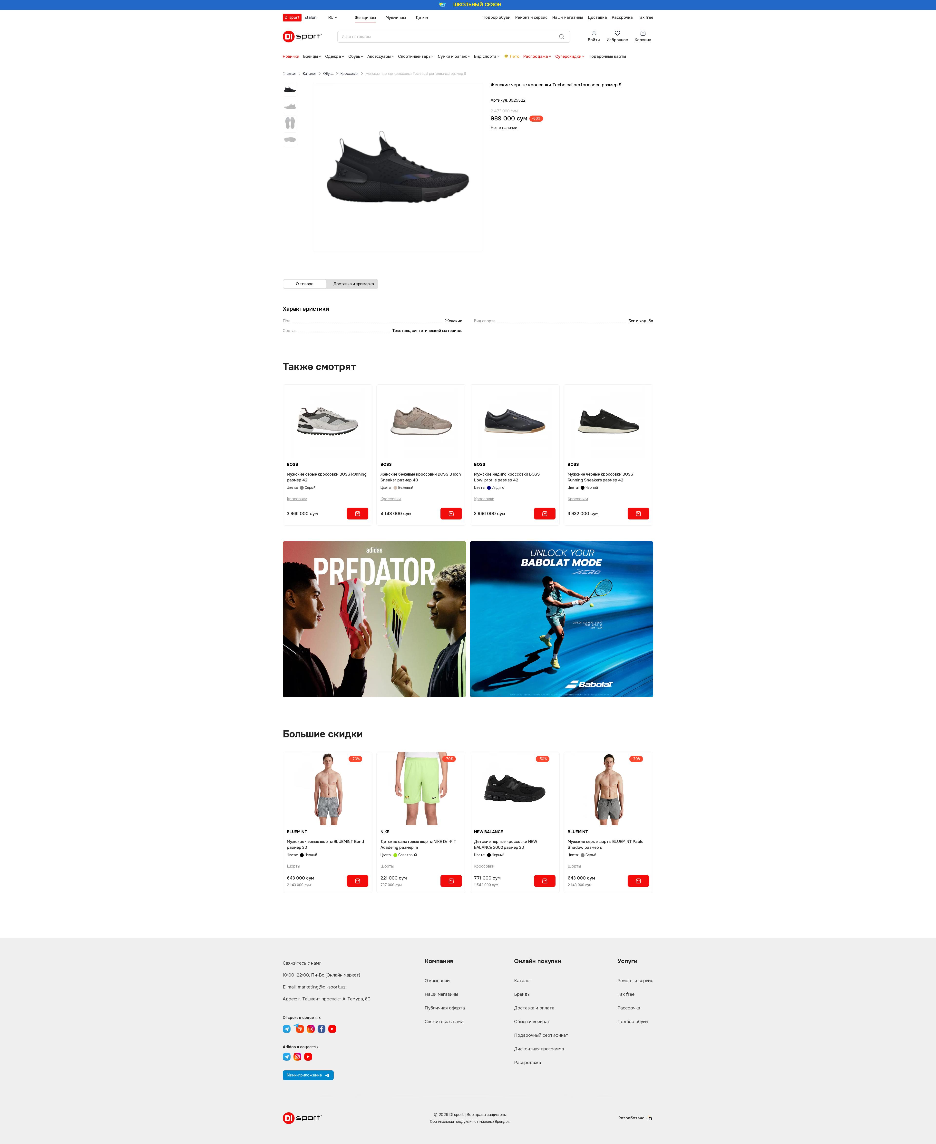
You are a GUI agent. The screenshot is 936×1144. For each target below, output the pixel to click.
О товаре (304, 283)
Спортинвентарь (414, 56)
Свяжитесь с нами (302, 963)
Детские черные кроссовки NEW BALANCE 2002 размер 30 (505, 844)
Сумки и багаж (452, 56)
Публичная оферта (445, 1008)
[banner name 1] (374, 619)
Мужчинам (396, 17)
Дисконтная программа (539, 1049)
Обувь (354, 56)
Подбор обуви (496, 17)
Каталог (309, 74)
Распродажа (535, 56)
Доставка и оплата (534, 1008)
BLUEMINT (297, 831)
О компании (437, 980)
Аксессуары (379, 56)
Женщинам (365, 17)
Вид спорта (485, 56)
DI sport (292, 17)
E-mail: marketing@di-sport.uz (314, 987)
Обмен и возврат (532, 1021)
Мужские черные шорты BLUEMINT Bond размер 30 (325, 844)
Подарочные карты (607, 56)
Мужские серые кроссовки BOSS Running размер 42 (327, 477)
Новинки (291, 56)
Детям (422, 17)
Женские (453, 320)
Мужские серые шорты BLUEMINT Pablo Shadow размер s (606, 844)
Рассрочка (622, 17)
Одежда (333, 56)
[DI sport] (302, 36)
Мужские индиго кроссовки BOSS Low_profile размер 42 (507, 477)
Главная (289, 74)
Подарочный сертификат (541, 1035)
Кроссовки (350, 74)
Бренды (310, 56)
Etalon (310, 17)
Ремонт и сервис (531, 17)
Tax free (645, 17)
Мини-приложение (304, 1075)
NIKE (384, 831)
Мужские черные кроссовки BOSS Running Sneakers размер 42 (600, 477)
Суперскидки (568, 56)
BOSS (292, 464)
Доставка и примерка (353, 283)
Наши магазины (567, 17)
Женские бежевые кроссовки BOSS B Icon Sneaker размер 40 (420, 477)
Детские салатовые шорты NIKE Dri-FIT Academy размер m (418, 844)
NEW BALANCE (488, 831)
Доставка (597, 17)
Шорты (293, 866)
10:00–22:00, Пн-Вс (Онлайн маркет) (321, 975)
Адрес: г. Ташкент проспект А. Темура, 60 (326, 999)
